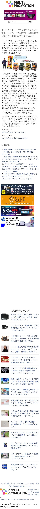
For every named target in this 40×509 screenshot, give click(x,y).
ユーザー (28, 486)
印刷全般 (16, 486)
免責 (28, 494)
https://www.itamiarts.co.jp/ (14, 138)
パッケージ (14, 484)
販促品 (22, 486)
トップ (3, 484)
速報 (8, 484)
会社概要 (30, 489)
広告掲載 (36, 492)
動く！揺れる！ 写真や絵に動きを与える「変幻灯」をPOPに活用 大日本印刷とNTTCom (19, 151)
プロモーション (24, 484)
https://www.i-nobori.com (14, 132)
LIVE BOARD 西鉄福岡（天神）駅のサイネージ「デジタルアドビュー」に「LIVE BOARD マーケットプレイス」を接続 (19, 176)
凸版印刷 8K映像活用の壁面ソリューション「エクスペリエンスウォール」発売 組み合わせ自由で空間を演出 (20, 159)
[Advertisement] (20, 247)
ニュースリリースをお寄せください (22, 499)
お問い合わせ (5, 499)
